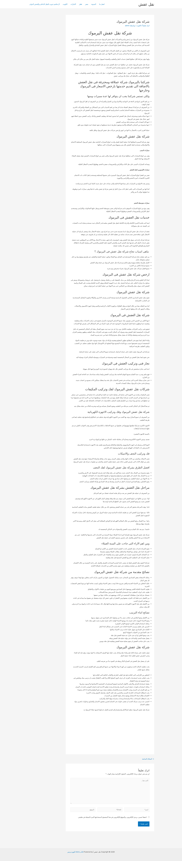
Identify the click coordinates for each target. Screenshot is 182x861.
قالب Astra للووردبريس (75, 852)
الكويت (65, 4)
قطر (80, 4)
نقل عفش (146, 4)
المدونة (93, 4)
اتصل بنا (101, 4)
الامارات (73, 4)
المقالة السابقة (148, 759)
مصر (86, 4)
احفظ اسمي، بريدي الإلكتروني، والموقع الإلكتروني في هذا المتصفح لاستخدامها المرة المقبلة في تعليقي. (112, 817)
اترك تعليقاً (146, 26)
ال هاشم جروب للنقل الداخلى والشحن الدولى (44, 4)
